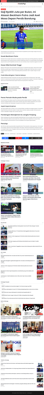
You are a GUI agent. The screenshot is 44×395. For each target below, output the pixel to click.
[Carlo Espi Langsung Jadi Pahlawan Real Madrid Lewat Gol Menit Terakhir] (4, 243)
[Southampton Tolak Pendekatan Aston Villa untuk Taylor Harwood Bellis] (40, 277)
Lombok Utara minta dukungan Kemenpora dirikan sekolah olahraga (11, 317)
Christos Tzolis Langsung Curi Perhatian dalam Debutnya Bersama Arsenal (23, 236)
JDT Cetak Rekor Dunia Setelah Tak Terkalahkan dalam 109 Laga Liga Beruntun (7, 155)
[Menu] (1, 4)
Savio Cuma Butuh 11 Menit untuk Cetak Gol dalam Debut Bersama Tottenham (14, 88)
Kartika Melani (5, 21)
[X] (12, 138)
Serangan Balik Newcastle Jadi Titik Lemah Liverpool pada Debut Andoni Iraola (17, 378)
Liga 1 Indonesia (19, 133)
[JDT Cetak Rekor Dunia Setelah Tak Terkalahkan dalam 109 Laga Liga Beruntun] (7, 149)
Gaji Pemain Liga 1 (13, 133)
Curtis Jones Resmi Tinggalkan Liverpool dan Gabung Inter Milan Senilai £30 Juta (25, 246)
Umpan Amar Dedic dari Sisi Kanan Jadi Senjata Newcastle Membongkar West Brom (32, 197)
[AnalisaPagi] (22, 4)
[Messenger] (25, 138)
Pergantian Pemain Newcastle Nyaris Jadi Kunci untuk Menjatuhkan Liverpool (17, 373)
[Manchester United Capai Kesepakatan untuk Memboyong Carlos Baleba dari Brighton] (40, 272)
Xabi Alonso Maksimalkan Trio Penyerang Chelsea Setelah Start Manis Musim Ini (17, 368)
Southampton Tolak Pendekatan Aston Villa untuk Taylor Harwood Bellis (16, 276)
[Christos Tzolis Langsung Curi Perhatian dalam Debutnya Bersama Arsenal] (4, 238)
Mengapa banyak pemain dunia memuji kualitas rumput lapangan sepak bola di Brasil (36, 155)
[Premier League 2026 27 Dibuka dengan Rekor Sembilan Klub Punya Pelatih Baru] (26, 88)
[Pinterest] (18, 138)
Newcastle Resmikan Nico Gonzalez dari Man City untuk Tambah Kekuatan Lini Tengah (32, 178)
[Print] (39, 138)
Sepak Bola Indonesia (36, 133)
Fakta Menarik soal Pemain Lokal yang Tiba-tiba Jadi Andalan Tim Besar (21, 155)
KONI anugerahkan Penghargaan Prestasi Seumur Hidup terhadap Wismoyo (32, 335)
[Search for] (42, 4)
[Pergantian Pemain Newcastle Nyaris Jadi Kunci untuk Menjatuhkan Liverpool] (40, 375)
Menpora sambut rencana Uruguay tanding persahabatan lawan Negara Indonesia (11, 354)
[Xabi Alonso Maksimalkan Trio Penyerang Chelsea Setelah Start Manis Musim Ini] (40, 370)
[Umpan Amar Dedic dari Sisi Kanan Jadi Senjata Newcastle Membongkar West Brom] (33, 188)
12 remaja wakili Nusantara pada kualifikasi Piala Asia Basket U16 (31, 317)
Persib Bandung (30, 133)
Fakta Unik (6, 6)
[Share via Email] (32, 138)
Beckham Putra (7, 133)
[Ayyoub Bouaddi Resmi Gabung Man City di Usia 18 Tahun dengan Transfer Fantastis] (11, 188)
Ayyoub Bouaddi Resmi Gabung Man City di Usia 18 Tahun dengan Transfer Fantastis (11, 197)
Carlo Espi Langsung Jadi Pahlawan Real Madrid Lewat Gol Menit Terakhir (23, 241)
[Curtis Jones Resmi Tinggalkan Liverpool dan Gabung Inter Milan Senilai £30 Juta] (4, 248)
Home (3, 6)
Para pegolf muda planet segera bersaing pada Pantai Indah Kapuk (10, 334)
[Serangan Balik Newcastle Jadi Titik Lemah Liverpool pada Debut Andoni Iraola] (40, 380)
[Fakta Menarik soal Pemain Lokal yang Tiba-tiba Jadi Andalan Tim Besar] (22, 149)
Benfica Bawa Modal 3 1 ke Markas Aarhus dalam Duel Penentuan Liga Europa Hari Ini (11, 178)
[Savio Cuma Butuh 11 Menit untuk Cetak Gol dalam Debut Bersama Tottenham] (4, 88)
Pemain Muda (25, 133)
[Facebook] (5, 138)
